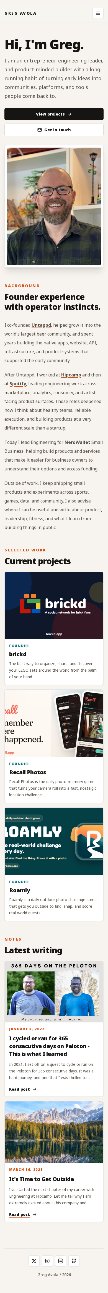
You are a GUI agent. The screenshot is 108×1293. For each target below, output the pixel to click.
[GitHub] (73, 1260)
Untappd (41, 325)
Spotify (18, 384)
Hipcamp (71, 375)
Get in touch (57, 129)
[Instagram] (47, 1260)
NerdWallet (77, 442)
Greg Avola (20, 13)
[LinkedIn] (60, 1260)
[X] (34, 1260)
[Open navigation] (98, 13)
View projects (50, 114)
